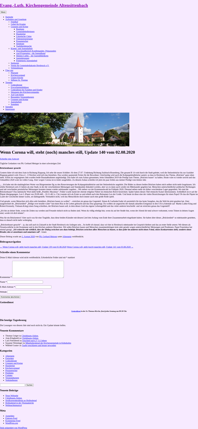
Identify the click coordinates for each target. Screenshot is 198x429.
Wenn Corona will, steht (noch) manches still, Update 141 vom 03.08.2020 (100, 247)
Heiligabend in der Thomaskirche (19, 403)
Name (3, 282)
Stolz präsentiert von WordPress (13, 428)
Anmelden (9, 416)
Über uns (9, 70)
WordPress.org (11, 423)
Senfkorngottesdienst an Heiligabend (21, 400)
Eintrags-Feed (11, 418)
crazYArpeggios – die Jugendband (30, 53)
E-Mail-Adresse (7, 287)
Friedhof (14, 22)
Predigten (9, 373)
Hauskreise (21, 34)
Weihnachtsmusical (13, 405)
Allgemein (66, 236)
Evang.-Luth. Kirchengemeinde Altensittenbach (44, 5)
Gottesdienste (16, 85)
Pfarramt (14, 73)
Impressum (10, 109)
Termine (8, 82)
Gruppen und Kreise (19, 26)
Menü (3, 12)
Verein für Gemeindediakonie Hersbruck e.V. (30, 65)
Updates (8, 375)
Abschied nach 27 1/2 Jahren (34, 340)
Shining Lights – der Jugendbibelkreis (32, 56)
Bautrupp (20, 29)
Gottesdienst (76, 311)
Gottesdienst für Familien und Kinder (26, 90)
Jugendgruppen (22, 58)
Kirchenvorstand (18, 75)
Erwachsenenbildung (20, 87)
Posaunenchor (22, 41)
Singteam (20, 43)
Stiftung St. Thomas (19, 80)
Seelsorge (15, 63)
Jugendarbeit (16, 102)
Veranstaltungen (12, 378)
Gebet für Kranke (18, 24)
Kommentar (6, 277)
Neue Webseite (11, 395)
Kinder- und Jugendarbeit (21, 48)
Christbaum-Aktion (30, 336)
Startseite (9, 17)
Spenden (9, 107)
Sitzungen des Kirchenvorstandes (25, 92)
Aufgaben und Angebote (15, 19)
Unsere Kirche (17, 77)
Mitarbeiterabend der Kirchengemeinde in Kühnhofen (48, 343)
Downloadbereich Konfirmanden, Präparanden (36, 51)
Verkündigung (17, 68)
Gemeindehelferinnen (25, 31)
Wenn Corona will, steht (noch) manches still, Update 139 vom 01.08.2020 (33, 247)
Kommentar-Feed (12, 421)
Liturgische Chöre (24, 36)
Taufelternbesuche (24, 46)
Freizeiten (9, 358)
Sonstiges (15, 104)
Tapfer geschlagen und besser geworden (39, 345)
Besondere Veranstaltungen (22, 97)
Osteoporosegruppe (24, 39)
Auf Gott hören (17, 94)
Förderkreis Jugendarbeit (26, 60)
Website (3, 292)
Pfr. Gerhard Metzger (48, 236)
